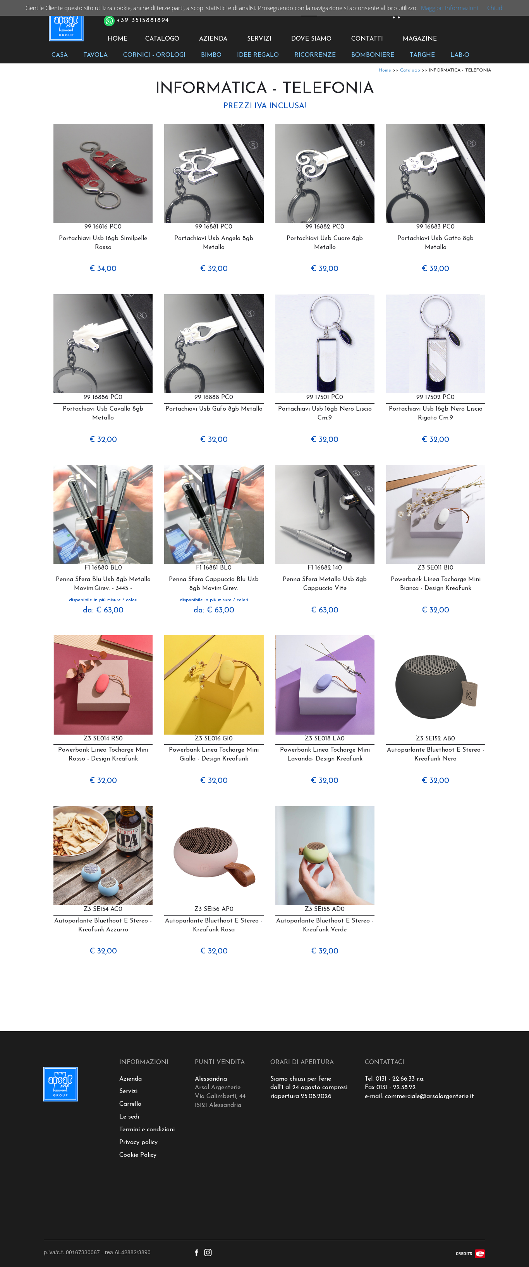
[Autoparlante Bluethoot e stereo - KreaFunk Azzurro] (103, 855)
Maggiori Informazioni (449, 8)
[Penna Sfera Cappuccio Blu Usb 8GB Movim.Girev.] (213, 514)
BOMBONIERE (372, 55)
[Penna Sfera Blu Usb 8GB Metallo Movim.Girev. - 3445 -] (103, 514)
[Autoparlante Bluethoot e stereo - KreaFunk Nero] (435, 684)
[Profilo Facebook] (196, 1252)
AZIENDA (213, 39)
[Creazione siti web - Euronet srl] (470, 1253)
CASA (60, 55)
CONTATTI (367, 39)
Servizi (128, 1091)
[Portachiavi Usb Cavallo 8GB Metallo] (103, 343)
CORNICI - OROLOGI (154, 55)
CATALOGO (162, 39)
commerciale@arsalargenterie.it (429, 1096)
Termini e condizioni (147, 1130)
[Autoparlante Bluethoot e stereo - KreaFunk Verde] (324, 855)
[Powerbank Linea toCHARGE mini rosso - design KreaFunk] (103, 684)
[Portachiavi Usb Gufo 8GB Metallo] (213, 343)
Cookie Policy (137, 1155)
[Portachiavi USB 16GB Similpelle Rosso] (103, 173)
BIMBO (211, 55)
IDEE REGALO (258, 55)
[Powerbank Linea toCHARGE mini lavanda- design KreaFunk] (324, 684)
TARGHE (422, 55)
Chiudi (495, 8)
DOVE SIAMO (311, 39)
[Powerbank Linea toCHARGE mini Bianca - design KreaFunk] (435, 514)
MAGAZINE (420, 39)
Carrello (130, 1104)
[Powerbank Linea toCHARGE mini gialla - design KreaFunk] (213, 684)
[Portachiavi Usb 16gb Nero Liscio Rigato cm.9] (435, 343)
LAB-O (459, 55)
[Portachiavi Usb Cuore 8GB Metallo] (324, 173)
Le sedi (129, 1117)
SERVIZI (259, 39)
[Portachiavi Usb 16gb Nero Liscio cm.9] (324, 343)
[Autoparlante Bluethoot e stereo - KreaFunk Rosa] (213, 855)
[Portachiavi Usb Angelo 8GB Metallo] (213, 173)
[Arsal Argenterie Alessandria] (66, 28)
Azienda (130, 1079)
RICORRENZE (315, 55)
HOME (117, 39)
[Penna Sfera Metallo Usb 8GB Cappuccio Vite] (324, 514)
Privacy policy (138, 1142)
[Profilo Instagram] (208, 1252)
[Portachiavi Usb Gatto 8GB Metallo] (435, 173)
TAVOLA (95, 55)
